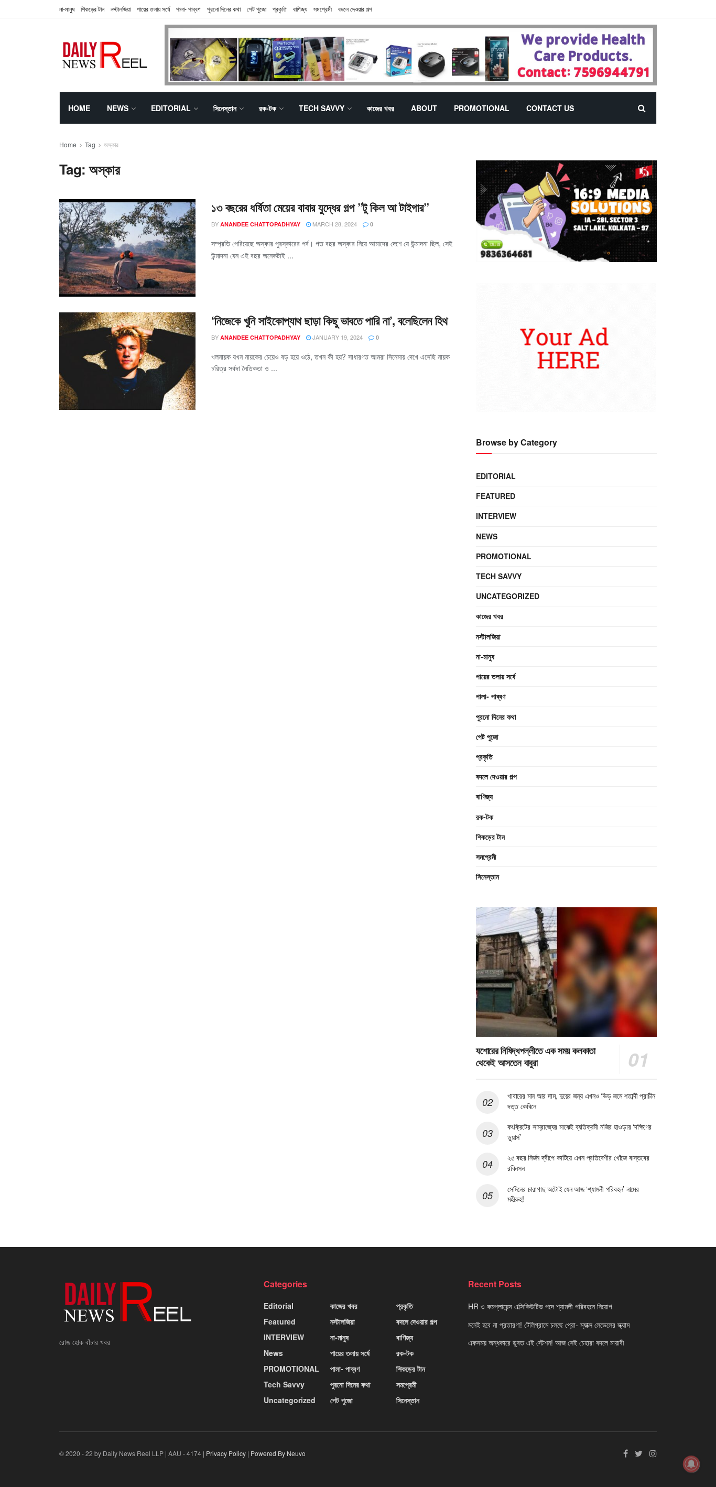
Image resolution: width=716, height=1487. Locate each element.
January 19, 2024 (337, 337)
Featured (495, 496)
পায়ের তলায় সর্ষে (153, 8)
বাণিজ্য (300, 8)
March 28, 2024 (334, 224)
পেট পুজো (256, 8)
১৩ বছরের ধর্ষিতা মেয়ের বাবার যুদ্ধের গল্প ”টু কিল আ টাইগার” (320, 207)
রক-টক (267, 108)
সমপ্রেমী (322, 8)
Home (79, 108)
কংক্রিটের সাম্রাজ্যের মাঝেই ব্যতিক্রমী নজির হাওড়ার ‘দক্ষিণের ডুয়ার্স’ (579, 1131)
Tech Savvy (321, 108)
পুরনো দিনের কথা (224, 8)
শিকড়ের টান (92, 8)
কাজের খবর (380, 108)
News (117, 108)
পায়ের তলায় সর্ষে (495, 676)
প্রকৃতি (280, 8)
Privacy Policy (226, 1453)
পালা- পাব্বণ (188, 8)
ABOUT (424, 108)
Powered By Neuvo (278, 1453)
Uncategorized (507, 596)
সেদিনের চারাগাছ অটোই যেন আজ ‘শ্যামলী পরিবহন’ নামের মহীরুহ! (573, 1194)
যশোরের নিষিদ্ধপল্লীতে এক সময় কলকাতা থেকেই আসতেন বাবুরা (535, 1056)
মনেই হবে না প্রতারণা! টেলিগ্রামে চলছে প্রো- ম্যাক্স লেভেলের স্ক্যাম (549, 1324)
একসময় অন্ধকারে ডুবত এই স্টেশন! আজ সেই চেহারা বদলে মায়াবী (546, 1342)
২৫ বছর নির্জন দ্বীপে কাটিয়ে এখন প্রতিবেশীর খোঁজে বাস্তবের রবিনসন (578, 1162)
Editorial (171, 108)
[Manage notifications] (691, 1464)
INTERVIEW (496, 516)
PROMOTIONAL (481, 108)
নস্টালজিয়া (121, 8)
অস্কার (111, 144)
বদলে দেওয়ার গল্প (355, 8)
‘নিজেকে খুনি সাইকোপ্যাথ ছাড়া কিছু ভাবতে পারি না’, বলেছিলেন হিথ (329, 320)
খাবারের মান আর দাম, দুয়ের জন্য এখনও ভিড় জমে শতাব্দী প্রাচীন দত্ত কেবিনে (581, 1100)
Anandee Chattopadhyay (260, 224)
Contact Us (550, 108)
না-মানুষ (66, 8)
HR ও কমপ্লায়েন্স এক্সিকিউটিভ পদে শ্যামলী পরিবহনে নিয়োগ (540, 1306)
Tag (90, 144)
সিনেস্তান (224, 108)
